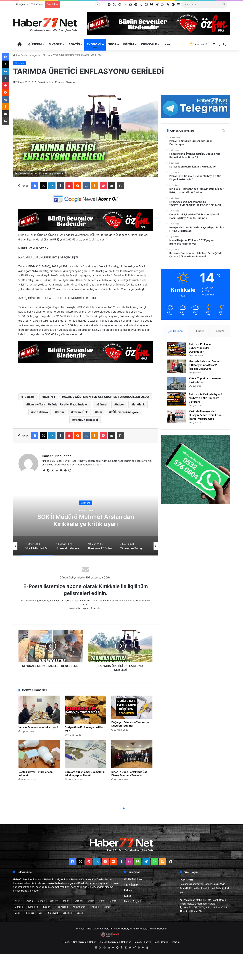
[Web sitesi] (44, 470)
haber (120, 404)
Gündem (35, 44)
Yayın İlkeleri (131, 884)
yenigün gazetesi (86, 419)
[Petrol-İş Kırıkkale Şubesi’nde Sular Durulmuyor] (176, 349)
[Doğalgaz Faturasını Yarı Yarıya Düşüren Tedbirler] (131, 707)
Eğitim (128, 44)
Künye (127, 895)
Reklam (128, 890)
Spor (112, 44)
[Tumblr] (60, 185)
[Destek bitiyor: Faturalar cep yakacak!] (39, 754)
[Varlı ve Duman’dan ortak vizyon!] (39, 710)
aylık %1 (49, 397)
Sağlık (18, 912)
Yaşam (80, 912)
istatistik (139, 404)
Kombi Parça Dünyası (131, 936)
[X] (43, 185)
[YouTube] (61, 470)
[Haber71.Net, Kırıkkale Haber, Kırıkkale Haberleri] (45, 24)
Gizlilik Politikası (133, 879)
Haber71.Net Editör (56, 456)
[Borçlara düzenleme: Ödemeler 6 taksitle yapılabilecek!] (85, 754)
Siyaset (55, 44)
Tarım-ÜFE (80, 412)
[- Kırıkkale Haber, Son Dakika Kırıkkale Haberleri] (85, 230)
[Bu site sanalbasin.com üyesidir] (110, 936)
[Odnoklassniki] (94, 185)
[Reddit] (77, 185)
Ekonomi (94, 44)
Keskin (46, 906)
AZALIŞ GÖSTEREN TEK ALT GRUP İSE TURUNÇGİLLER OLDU (106, 397)
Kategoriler (35, 55)
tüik (99, 412)
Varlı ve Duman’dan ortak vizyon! (38, 727)
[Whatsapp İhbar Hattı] (195, 469)
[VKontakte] (86, 185)
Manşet (107, 906)
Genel (102, 900)
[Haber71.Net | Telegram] (195, 106)
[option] (85, 519)
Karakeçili (33, 906)
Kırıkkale (149, 44)
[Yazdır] (120, 185)
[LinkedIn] (52, 185)
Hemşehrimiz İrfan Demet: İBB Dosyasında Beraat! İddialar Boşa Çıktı (204, 365)
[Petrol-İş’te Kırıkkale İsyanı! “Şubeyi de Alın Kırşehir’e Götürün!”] (176, 399)
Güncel (102, 404)
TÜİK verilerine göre (125, 412)
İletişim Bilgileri (132, 901)
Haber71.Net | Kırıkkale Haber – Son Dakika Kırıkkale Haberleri (97, 941)
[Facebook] (34, 185)
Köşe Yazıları (61, 906)
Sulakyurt (53, 912)
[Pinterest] (69, 185)
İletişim (175, 941)
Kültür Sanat (79, 906)
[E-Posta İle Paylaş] (111, 185)
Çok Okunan (175, 331)
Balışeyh (54, 900)
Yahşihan (67, 912)
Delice (66, 900)
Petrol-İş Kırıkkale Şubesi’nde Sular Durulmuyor (200, 348)
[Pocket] (103, 185)
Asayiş (74, 44)
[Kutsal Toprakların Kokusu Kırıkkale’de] (176, 383)
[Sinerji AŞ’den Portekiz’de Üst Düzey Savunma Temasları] (131, 754)
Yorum (220, 331)
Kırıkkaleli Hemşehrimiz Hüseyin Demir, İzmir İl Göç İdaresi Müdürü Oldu (205, 415)
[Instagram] (69, 470)
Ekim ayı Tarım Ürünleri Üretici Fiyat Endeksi (57, 404)
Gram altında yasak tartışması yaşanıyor (85, 520)
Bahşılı (41, 900)
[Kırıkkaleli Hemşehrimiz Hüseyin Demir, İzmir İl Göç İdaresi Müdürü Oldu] (176, 416)
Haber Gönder (161, 941)
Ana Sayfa (21, 55)
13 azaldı (29, 397)
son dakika (40, 412)
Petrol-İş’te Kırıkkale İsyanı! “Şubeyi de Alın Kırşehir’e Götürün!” (205, 398)
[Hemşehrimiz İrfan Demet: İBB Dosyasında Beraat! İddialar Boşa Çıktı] (176, 366)
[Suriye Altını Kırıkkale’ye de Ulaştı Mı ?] (85, 710)
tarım (60, 412)
